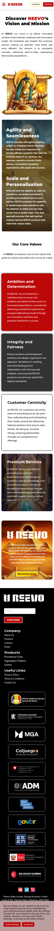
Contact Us (10, 682)
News (7, 647)
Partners (8, 639)
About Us (9, 635)
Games (8, 665)
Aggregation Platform (15, 661)
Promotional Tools (13, 657)
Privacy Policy (11, 675)
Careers (8, 643)
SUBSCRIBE (13, 620)
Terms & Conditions (14, 678)
